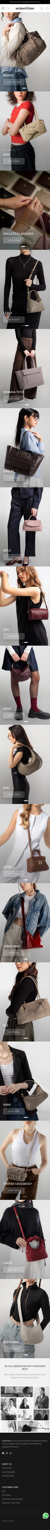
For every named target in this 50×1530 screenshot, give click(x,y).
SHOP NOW (13, 161)
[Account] (41, 8)
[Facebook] (3, 1453)
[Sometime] (25, 8)
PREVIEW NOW (14, 84)
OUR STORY (7, 1468)
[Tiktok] (11, 1453)
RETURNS (6, 1495)
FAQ (3, 1491)
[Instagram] (7, 1453)
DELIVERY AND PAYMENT (12, 1499)
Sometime (10, 1521)
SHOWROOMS (8, 1476)
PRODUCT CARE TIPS (11, 1503)
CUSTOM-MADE (8, 1472)
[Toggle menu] (3, 8)
